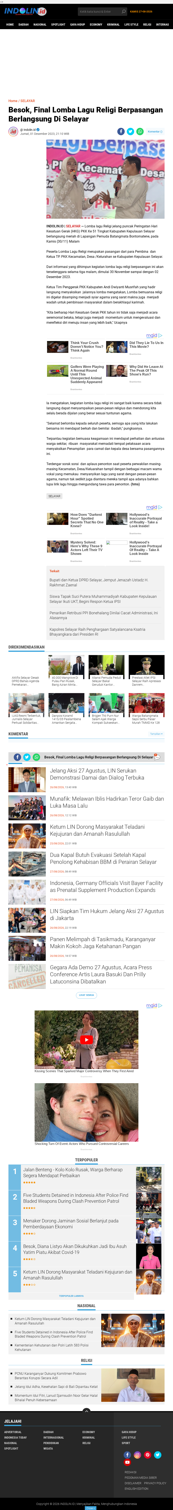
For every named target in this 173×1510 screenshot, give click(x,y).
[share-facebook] (121, 131)
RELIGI (147, 24)
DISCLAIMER (133, 1483)
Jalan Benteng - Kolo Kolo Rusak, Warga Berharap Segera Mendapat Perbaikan (73, 1172)
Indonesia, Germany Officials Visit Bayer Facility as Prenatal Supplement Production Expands (106, 886)
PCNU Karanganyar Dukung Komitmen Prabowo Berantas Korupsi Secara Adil (50, 1376)
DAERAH (24, 24)
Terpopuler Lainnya (71, 1296)
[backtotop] (86, 1412)
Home (10, 24)
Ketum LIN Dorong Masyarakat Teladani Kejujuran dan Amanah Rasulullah (97, 830)
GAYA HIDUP (77, 24)
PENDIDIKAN (51, 1443)
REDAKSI (131, 1472)
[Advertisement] (86, 61)
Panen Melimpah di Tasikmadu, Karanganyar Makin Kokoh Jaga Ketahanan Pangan (103, 943)
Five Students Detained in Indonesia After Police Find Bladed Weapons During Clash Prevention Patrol (75, 1198)
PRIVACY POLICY (155, 1483)
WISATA (48, 1448)
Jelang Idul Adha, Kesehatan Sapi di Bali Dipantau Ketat (56, 1387)
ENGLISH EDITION (136, 1488)
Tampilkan (155, 734)
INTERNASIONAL (53, 1437)
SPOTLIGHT (58, 24)
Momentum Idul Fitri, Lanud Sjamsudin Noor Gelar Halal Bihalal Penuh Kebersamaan (56, 1398)
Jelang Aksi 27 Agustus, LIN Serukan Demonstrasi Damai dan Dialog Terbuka (97, 774)
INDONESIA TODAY (15, 1437)
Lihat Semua (86, 995)
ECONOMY (96, 24)
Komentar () (155, 131)
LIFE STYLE (131, 24)
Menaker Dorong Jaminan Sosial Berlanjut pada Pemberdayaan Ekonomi (71, 1224)
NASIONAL (40, 24)
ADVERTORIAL (13, 1432)
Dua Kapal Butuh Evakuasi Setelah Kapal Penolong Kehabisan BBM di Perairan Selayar (103, 858)
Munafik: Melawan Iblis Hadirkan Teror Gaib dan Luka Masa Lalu (107, 802)
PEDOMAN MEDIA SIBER (141, 1477)
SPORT (126, 1443)
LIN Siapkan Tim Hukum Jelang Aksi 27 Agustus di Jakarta (107, 915)
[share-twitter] (130, 131)
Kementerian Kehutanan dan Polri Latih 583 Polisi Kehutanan (52, 1347)
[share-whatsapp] (140, 131)
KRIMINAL (113, 24)
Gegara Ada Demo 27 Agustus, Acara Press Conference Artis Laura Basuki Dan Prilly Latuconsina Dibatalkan (101, 974)
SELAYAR (27, 101)
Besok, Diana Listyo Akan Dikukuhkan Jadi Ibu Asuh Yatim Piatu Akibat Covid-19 (75, 1249)
